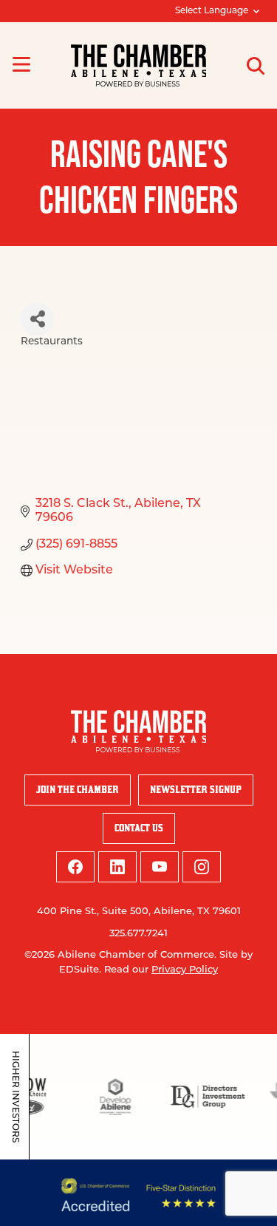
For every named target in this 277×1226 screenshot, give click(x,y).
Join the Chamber (77, 789)
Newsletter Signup (196, 789)
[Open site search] (255, 66)
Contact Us (138, 828)
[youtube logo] (159, 866)
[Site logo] (138, 65)
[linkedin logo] (117, 866)
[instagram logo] (201, 866)
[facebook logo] (75, 866)
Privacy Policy (184, 970)
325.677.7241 (138, 934)
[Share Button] (37, 319)
